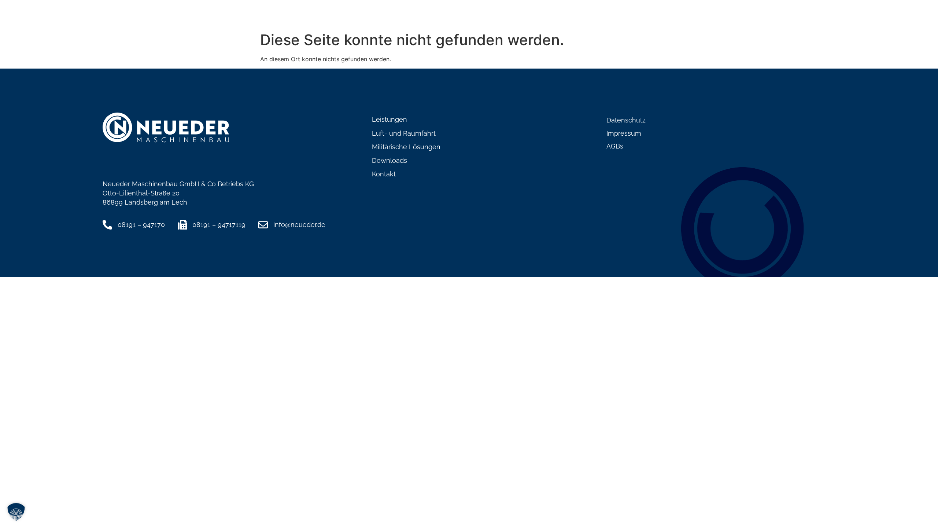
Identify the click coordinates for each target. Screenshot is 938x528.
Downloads (771, 17)
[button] (16, 512)
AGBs (614, 146)
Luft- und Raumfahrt (620, 17)
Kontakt (816, 17)
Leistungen (555, 17)
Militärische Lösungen (703, 17)
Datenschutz (626, 120)
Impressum (623, 133)
